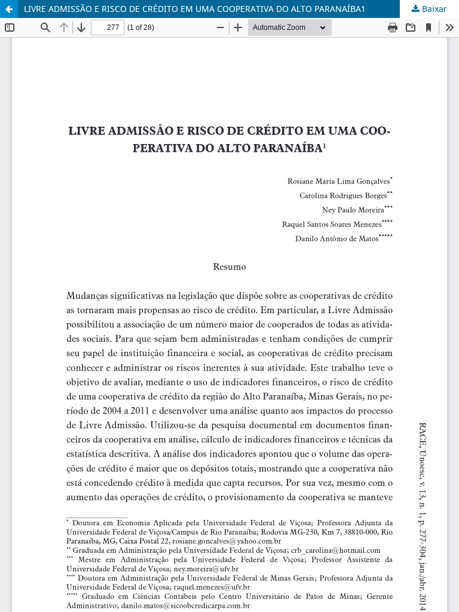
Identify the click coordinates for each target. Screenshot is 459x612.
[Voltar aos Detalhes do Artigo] (9, 9)
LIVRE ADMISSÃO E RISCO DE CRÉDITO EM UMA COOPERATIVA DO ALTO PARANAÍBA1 (195, 8)
